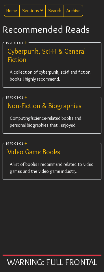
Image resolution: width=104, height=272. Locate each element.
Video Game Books (34, 152)
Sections (31, 10)
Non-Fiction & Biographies (44, 105)
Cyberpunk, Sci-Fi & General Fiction (47, 55)
